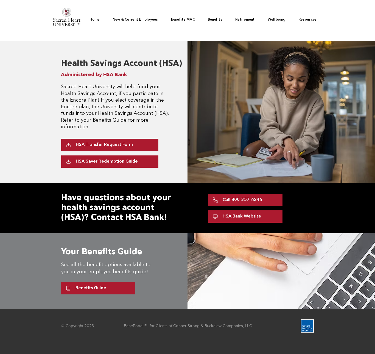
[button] (215, 20)
